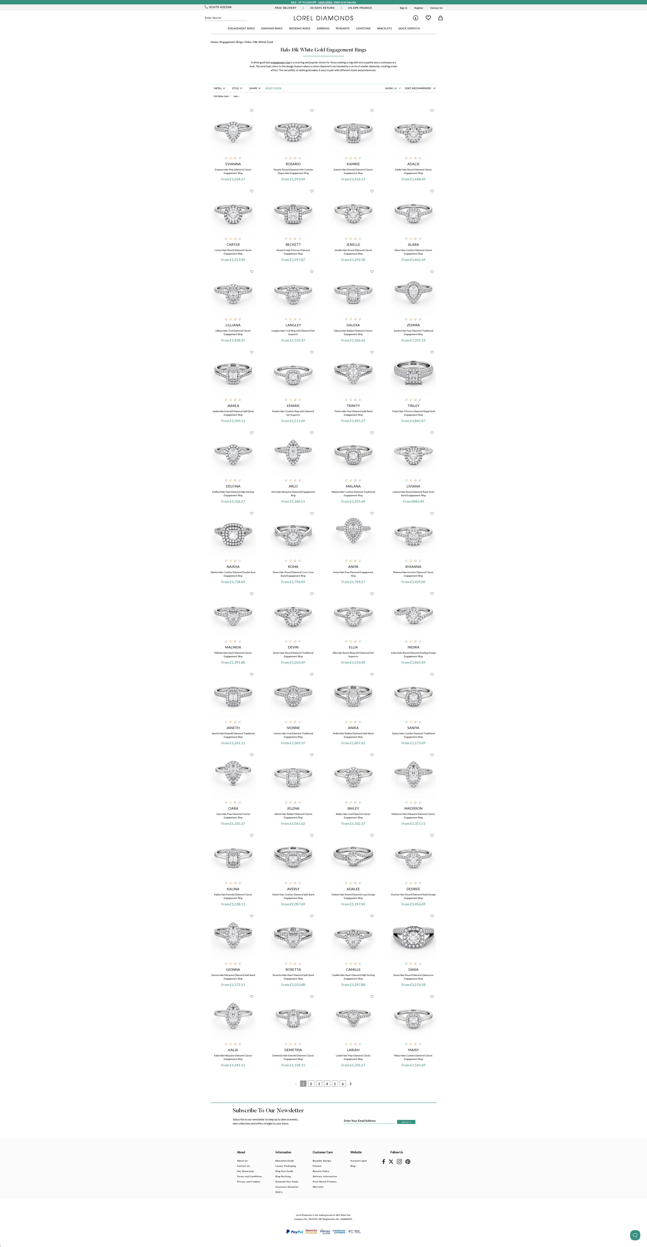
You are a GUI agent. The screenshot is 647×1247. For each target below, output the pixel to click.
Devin (293, 647)
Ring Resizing (283, 1177)
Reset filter (273, 88)
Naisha (233, 567)
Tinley (413, 406)
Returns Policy (321, 1171)
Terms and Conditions (249, 1177)
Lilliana (233, 325)
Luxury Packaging (285, 1166)
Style (236, 88)
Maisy (413, 1050)
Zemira (413, 325)
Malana (353, 486)
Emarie (293, 406)
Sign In (403, 8)
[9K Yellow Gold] (230, 158)
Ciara (233, 808)
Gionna (233, 969)
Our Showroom (245, 1171)
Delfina (233, 486)
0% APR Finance (360, 8)
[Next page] (351, 1083)
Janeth (233, 728)
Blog (353, 1166)
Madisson (413, 808)
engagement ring (280, 62)
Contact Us (436, 8)
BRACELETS (384, 28)
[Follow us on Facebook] (383, 1163)
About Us (242, 1161)
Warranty (318, 1187)
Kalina (233, 889)
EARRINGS (323, 28)
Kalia (233, 1050)
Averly (293, 889)
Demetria (293, 1050)
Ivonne (293, 728)
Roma (293, 567)
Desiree (413, 889)
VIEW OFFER (325, 2)
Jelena (293, 808)
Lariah (353, 1050)
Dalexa (353, 325)
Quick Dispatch (409, 28)
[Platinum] (240, 158)
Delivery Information (325, 1177)
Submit (246, 18)
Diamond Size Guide (286, 1182)
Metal (218, 88)
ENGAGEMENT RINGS (241, 28)
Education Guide (284, 1161)
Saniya (413, 728)
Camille (353, 969)
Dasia (413, 969)
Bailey (353, 808)
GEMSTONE (363, 28)
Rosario (293, 164)
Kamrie (353, 164)
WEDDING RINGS (299, 28)
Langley (293, 325)
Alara (413, 244)
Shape (253, 88)
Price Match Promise (325, 1182)
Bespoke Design (322, 1161)
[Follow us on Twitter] (390, 1163)
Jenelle (353, 244)
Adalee (353, 889)
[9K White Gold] (226, 158)
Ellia (353, 647)
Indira (413, 647)
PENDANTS (343, 28)
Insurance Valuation (286, 1187)
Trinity (353, 406)
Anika (353, 728)
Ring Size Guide (284, 1171)
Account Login (358, 1161)
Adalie (413, 164)
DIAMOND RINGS (272, 28)
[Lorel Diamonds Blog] (323, 19)
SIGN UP (406, 1122)
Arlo (293, 486)
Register (418, 8)
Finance (317, 1166)
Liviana (413, 486)
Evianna (233, 164)
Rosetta (293, 969)
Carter (233, 244)
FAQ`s (279, 1192)
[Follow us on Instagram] (399, 1164)
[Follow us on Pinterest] (407, 1163)
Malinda (233, 647)
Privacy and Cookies (248, 1182)
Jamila (233, 406)
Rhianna (413, 567)
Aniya (353, 567)
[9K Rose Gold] (235, 158)
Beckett (293, 244)
